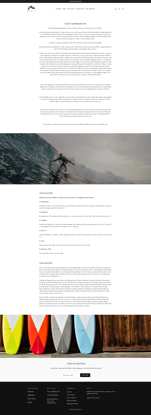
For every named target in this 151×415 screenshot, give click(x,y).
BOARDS (58, 9)
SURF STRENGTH (90, 9)
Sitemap (30, 402)
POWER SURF (80, 9)
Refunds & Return (72, 401)
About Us (69, 392)
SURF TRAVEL (71, 9)
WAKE (64, 9)
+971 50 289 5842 (52, 395)
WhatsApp (54, 391)
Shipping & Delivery (72, 404)
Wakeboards (31, 395)
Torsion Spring (31, 399)
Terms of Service (71, 398)
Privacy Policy (71, 395)
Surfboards (31, 391)
